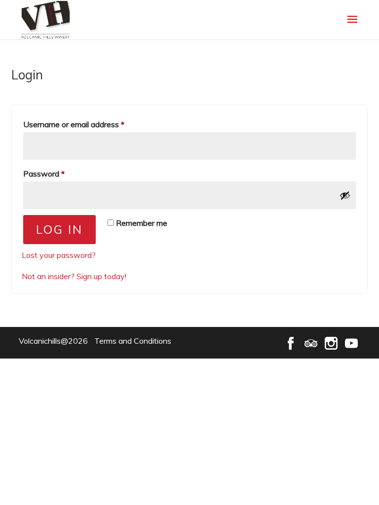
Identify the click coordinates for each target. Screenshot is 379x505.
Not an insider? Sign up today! (74, 276)
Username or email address (89, 124)
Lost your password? (59, 255)
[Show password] (345, 195)
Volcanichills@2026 (53, 341)
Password (59, 173)
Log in (59, 229)
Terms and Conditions (132, 341)
